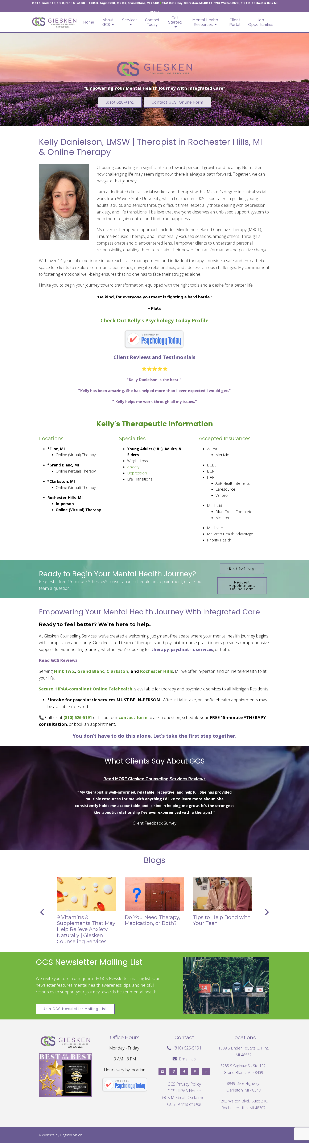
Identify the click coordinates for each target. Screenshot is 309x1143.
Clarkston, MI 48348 (243, 1090)
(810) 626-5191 (120, 102)
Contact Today (152, 22)
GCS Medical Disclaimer (184, 1097)
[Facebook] (184, 1071)
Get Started (175, 20)
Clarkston (117, 671)
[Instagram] (195, 1071)
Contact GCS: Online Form (177, 102)
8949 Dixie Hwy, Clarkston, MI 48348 (187, 3)
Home (88, 22)
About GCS (108, 22)
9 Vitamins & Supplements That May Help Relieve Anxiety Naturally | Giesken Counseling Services (86, 929)
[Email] (162, 1071)
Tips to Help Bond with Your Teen (222, 920)
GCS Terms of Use (184, 1104)
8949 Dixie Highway (243, 1083)
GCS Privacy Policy (184, 1084)
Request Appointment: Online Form (242, 585)
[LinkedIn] (206, 1071)
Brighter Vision (71, 1134)
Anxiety (133, 466)
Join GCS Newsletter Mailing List (75, 1009)
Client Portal (234, 22)
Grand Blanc (90, 671)
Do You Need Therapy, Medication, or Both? (152, 920)
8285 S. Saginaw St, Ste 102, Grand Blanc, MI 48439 (124, 3)
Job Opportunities (260, 22)
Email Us (187, 1059)
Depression (137, 472)
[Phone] (173, 1071)
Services (129, 20)
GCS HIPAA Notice (184, 1091)
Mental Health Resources (205, 22)
